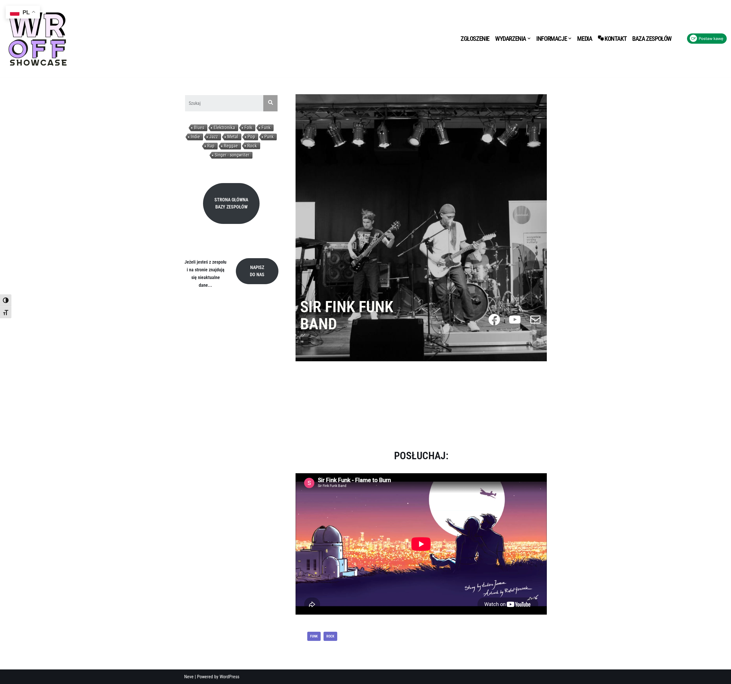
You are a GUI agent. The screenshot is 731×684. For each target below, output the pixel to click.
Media (584, 38)
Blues (199, 127)
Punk (269, 136)
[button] (529, 38)
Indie (195, 136)
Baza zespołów (652, 38)
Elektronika (224, 127)
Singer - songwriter (232, 155)
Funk (266, 127)
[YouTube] (515, 319)
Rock (252, 146)
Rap (210, 146)
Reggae (231, 146)
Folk (248, 127)
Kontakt (615, 38)
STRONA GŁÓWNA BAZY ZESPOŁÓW (231, 203)
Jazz (213, 136)
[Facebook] (494, 319)
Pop (251, 136)
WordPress (229, 676)
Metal (232, 136)
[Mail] (535, 319)
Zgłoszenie (475, 38)
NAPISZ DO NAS (257, 271)
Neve (189, 676)
